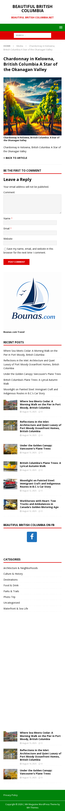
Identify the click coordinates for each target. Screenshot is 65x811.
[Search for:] (32, 35)
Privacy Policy (10, 795)
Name (7, 218)
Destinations (10, 579)
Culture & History (13, 573)
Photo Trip (9, 597)
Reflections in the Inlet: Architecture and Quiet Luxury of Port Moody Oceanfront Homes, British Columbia (31, 364)
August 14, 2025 (29, 435)
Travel (21, 332)
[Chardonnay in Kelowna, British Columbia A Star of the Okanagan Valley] (32, 133)
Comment (9, 192)
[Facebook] (32, 537)
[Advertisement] (29, 675)
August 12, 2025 (29, 490)
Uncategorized (11, 602)
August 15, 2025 (29, 411)
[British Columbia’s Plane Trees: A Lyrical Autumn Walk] (10, 466)
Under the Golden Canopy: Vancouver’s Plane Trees (32, 374)
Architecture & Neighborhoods (20, 568)
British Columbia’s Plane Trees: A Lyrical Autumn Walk (40, 464)
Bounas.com (10, 332)
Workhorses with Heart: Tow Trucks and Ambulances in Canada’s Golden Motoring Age (39, 504)
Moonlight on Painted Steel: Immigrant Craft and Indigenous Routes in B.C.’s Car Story (40, 483)
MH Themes (32, 807)
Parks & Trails (11, 591)
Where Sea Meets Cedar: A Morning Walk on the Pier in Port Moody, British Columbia (40, 404)
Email (6, 228)
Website (7, 238)
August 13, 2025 (29, 452)
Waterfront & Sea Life (15, 608)
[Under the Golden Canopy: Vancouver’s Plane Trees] (10, 449)
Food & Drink (11, 585)
